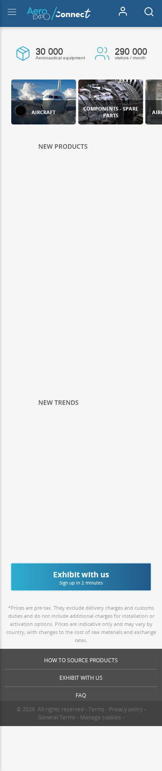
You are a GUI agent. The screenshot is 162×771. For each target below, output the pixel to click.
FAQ (81, 695)
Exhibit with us (81, 678)
